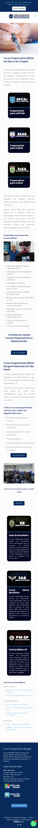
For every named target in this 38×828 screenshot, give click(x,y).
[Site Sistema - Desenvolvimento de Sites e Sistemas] (19, 822)
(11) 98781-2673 (26, 3)
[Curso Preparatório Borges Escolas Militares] (19, 17)
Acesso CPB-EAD (19, 8)
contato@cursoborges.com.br (20, 5)
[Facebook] (18, 825)
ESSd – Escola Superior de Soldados (18, 724)
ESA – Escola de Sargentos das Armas (19, 695)
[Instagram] (20, 825)
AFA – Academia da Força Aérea (17, 705)
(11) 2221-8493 (13, 3)
